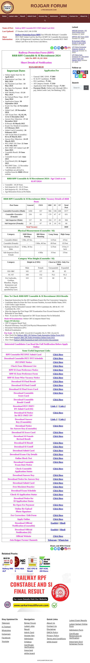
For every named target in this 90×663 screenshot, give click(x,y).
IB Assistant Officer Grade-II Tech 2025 (79, 42)
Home (4, 16)
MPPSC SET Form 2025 (80, 37)
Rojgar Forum (49, 5)
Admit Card (32, 16)
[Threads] (86, 72)
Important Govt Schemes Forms (76, 643)
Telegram (6, 623)
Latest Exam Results (78, 620)
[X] (62, 47)
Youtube (5, 641)
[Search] (86, 87)
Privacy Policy (53, 635)
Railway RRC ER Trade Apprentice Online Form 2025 (34, 337)
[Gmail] (69, 47)
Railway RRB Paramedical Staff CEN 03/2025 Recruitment (36, 340)
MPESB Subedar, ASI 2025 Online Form (79, 31)
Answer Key (43, 16)
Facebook (6, 638)
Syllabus (64, 16)
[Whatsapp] (51, 47)
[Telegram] (55, 47)
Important (28, 650)
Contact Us (74, 16)
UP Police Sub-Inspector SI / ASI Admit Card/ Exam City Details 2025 (80, 57)
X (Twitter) (6, 627)
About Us (83, 16)
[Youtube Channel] (84, 76)
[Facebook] (58, 47)
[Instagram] (65, 47)
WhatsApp (6, 630)
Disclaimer (51, 629)
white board (29, 653)
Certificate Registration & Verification (75, 636)
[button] (45, 20)
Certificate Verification (29, 646)
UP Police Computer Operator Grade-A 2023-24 (79, 49)
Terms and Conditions (56, 639)
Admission (54, 16)
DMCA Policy (52, 632)
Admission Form (76, 630)
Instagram (6, 634)
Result (22, 16)
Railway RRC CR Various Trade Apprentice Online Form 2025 (40, 335)
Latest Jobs (13, 16)
